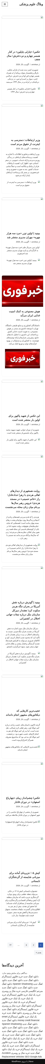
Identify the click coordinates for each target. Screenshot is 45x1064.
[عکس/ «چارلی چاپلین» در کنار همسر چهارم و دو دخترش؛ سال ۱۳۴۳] (22, 31)
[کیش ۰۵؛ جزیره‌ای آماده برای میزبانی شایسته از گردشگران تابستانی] (22, 853)
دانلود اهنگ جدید (30, 976)
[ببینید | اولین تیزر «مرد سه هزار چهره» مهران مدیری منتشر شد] (22, 213)
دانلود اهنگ (26, 1005)
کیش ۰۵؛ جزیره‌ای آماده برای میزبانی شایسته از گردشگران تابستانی (24, 877)
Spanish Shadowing (23, 984)
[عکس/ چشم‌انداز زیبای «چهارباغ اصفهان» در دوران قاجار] (22, 777)
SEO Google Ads (33, 1056)
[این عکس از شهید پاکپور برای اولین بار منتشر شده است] (22, 395)
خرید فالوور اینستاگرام (12, 976)
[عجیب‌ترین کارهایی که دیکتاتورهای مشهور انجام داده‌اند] (22, 690)
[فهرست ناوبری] (5, 4)
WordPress (16, 1061)
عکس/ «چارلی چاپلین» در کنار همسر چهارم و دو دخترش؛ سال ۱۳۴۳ (23, 55)
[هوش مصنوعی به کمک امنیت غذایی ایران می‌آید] (22, 291)
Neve (31, 1061)
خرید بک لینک (34, 994)
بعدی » (38, 952)
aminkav (35, 64)
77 (10, 945)
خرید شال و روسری (11, 991)
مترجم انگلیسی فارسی (32, 991)
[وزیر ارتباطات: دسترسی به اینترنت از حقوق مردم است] (22, 119)
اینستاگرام (25, 1049)
